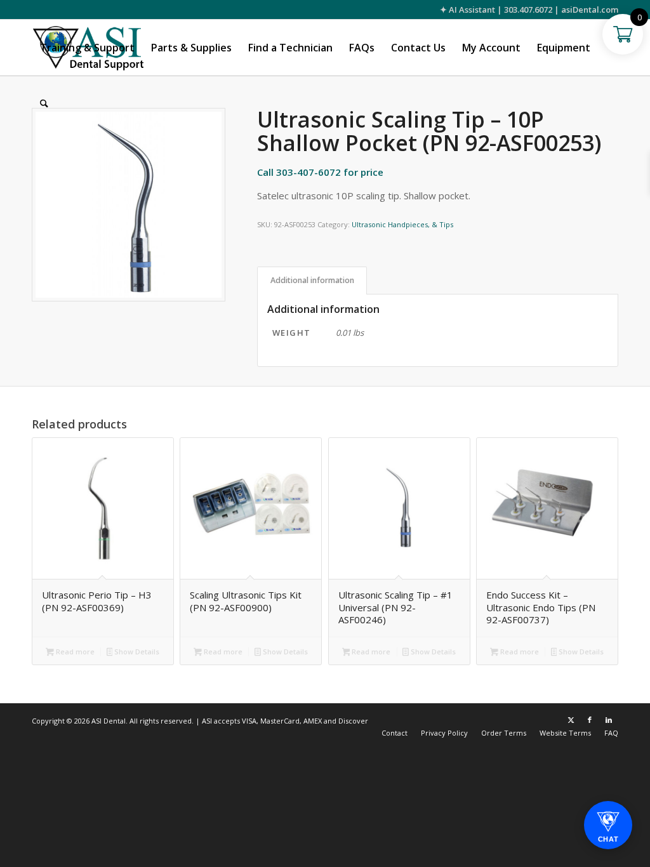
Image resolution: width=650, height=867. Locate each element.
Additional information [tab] (312, 280)
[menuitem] (87, 48)
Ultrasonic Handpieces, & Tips (402, 224)
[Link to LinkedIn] (608, 719)
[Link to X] (570, 719)
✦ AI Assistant (467, 9)
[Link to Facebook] (589, 719)
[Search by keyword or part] (44, 103)
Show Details (135, 651)
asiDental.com (589, 9)
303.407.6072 (528, 9)
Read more (74, 651)
